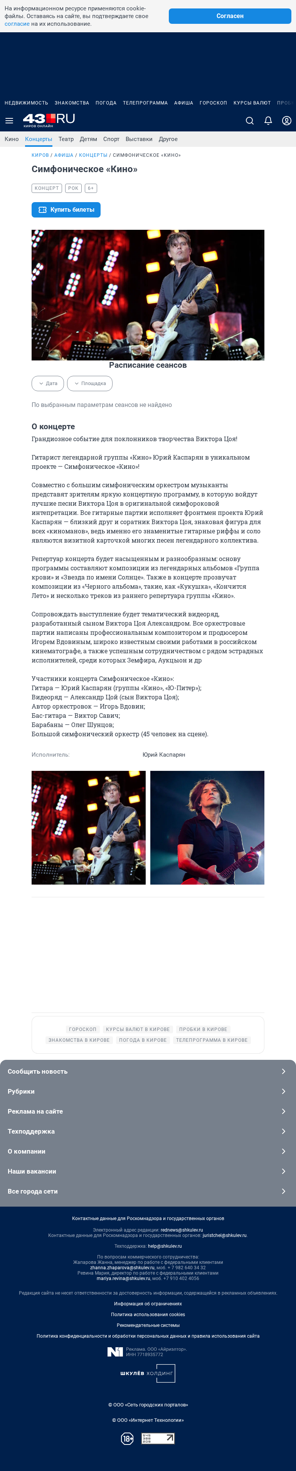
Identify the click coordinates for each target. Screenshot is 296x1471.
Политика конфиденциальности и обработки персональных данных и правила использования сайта (148, 1336)
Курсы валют (252, 103)
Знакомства (72, 103)
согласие (17, 23)
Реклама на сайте (35, 1111)
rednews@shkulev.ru (182, 1230)
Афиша (183, 103)
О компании (26, 1151)
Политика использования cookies (148, 1314)
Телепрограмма (145, 103)
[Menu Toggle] (9, 120)
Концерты (38, 139)
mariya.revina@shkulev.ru (123, 1278)
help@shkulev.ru (165, 1246)
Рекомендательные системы (148, 1325)
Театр (66, 139)
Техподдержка (31, 1131)
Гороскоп (213, 103)
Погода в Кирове (143, 1040)
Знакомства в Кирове (79, 1040)
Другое (168, 139)
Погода (106, 103)
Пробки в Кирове (203, 1029)
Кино (12, 139)
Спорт (111, 139)
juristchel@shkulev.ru (225, 1235)
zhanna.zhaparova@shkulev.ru (122, 1267)
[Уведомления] (268, 120)
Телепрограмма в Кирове (212, 1040)
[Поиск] (249, 120)
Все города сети (33, 1191)
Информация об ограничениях (148, 1304)
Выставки (139, 139)
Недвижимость (27, 103)
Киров (40, 155)
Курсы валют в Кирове (138, 1029)
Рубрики (21, 1091)
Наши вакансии (32, 1171)
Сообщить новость (37, 1071)
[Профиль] (287, 120)
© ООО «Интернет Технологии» (148, 1420)
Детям (88, 139)
